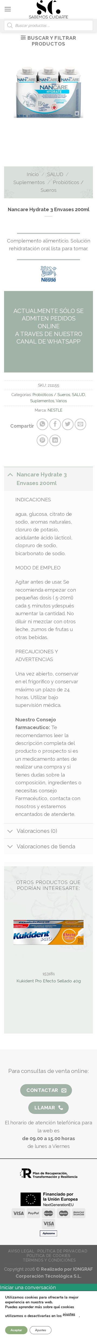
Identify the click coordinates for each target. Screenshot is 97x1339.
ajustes (69, 1314)
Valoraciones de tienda (46, 846)
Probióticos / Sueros (51, 394)
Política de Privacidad (62, 1251)
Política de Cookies (48, 1256)
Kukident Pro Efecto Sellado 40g (48, 980)
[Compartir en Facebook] (55, 424)
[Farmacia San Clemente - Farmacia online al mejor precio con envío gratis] (48, 9)
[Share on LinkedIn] (55, 440)
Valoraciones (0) (37, 831)
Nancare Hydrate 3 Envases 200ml (42, 478)
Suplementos (29, 182)
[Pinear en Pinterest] (42, 440)
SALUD (55, 174)
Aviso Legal (21, 1251)
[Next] (54, 142)
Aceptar (16, 1330)
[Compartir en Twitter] (68, 424)
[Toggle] (10, 474)
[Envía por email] (80, 424)
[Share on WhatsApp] (42, 424)
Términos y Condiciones (49, 1260)
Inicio (33, 174)
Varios (61, 400)
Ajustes (40, 1330)
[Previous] (38, 142)
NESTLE (55, 410)
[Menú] (8, 9)
